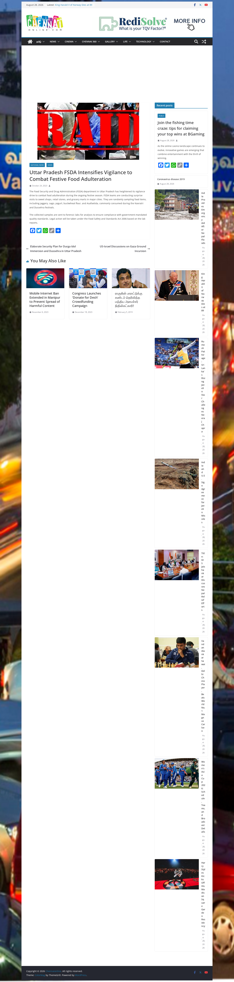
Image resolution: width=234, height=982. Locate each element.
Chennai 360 (89, 41)
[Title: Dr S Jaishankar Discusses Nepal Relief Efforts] (177, 592)
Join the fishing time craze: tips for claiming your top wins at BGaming (181, 128)
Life (125, 41)
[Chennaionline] (30, 41)
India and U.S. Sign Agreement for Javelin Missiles (203, 492)
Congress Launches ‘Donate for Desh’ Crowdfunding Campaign (86, 299)
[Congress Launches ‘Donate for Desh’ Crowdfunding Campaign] (88, 270)
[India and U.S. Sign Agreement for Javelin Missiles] (177, 503)
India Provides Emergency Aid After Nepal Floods (203, 218)
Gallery (110, 41)
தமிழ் (38, 41)
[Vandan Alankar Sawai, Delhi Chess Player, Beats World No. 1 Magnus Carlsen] (177, 696)
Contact (165, 41)
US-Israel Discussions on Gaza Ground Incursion (123, 249)
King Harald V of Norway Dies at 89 (203, 292)
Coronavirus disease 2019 (171, 179)
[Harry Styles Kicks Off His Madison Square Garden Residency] (177, 905)
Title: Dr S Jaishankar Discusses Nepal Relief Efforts (203, 581)
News (53, 41)
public (161, 116)
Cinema (69, 41)
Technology (143, 41)
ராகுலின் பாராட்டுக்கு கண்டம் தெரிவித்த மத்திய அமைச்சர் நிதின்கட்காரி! (128, 299)
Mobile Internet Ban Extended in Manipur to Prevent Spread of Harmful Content (44, 299)
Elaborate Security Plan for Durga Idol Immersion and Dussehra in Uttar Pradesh (55, 249)
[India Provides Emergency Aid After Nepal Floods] (177, 228)
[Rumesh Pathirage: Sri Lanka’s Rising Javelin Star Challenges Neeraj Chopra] (177, 397)
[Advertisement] (117, 79)
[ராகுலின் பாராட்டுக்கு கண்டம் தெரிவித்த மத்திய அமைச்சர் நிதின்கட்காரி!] (131, 270)
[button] (43, 41)
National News (37, 165)
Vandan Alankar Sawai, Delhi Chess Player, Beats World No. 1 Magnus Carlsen (203, 685)
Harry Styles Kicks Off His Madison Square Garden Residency (203, 894)
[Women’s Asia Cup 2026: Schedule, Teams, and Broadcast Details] (177, 807)
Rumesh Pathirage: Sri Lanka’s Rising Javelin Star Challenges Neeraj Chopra (203, 386)
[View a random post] (204, 41)
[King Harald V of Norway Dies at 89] (177, 303)
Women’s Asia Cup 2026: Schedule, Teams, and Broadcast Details (203, 796)
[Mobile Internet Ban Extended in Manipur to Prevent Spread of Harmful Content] (45, 270)
